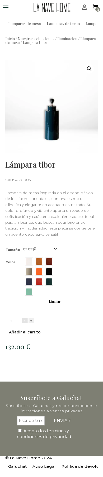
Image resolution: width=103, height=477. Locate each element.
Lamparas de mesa (24, 24)
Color (10, 262)
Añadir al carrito (25, 332)
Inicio (10, 38)
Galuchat (17, 467)
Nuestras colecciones (36, 38)
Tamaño (13, 250)
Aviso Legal (44, 467)
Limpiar (55, 301)
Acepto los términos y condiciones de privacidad (44, 433)
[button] (89, 69)
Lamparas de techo (63, 24)
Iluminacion (67, 38)
